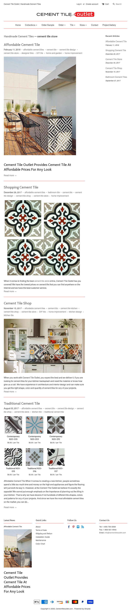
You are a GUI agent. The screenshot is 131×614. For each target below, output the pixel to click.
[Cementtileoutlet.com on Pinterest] (73, 527)
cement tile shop (23, 195)
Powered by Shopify (82, 608)
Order (61, 24)
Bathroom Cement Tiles (116, 76)
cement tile (52, 49)
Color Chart (40, 543)
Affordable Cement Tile (22, 44)
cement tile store (11, 53)
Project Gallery (109, 24)
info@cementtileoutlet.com (115, 532)
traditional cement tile (54, 411)
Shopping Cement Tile (21, 187)
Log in (79, 4)
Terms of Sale (41, 530)
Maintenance (41, 540)
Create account (92, 4)
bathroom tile (54, 192)
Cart (107, 4)
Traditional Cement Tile (22, 403)
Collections (30, 24)
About (38, 526)
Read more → (10, 175)
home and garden (54, 53)
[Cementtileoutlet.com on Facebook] (68, 527)
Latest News (9, 520)
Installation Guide (43, 537)
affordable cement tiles (33, 49)
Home (18, 24)
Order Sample (48, 24)
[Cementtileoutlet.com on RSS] (82, 527)
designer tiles (27, 53)
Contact (94, 24)
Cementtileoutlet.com (64, 608)
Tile (72, 24)
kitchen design (75, 311)
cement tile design (67, 49)
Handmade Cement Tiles (19, 36)
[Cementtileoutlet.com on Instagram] (78, 527)
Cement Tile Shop (17, 303)
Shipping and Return (44, 533)
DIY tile (39, 53)
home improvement (73, 53)
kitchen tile (9, 315)
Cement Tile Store (114, 59)
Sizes (82, 24)
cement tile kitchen (69, 308)
